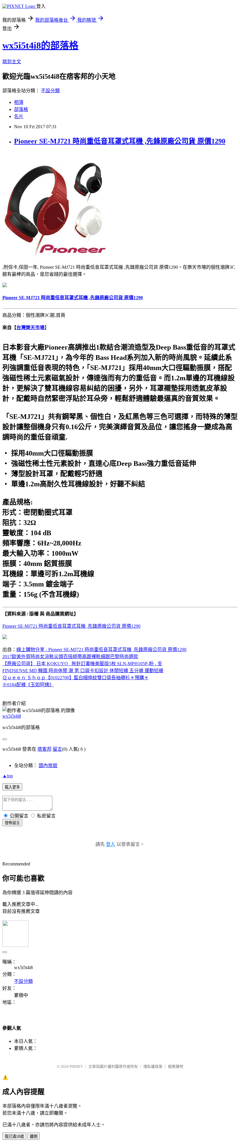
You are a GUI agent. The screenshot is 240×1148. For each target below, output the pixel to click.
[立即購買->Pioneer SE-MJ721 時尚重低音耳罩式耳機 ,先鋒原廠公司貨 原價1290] (55, 255)
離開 (33, 1136)
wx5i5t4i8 (11, 716)
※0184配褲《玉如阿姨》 (28, 684)
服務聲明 (175, 1066)
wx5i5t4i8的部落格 (40, 45)
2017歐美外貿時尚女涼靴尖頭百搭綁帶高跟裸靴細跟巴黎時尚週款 (70, 656)
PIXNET (76, 1066)
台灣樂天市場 (30, 327)
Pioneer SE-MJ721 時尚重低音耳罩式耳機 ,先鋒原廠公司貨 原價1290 (119, 141)
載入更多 (12, 787)
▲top (7, 775)
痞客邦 (44, 749)
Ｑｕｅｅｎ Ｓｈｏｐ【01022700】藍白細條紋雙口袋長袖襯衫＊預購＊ (75, 677)
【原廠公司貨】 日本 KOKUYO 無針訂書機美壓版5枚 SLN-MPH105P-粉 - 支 (82, 663)
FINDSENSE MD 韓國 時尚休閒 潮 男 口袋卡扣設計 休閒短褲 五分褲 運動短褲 (82, 670)
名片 (18, 116)
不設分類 (50, 90)
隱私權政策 (152, 1066)
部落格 (21, 109)
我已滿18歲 (14, 1136)
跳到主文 (11, 61)
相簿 (18, 102)
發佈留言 (12, 823)
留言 (57, 749)
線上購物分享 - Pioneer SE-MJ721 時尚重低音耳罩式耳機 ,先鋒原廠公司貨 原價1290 (101, 649)
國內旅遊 (48, 765)
